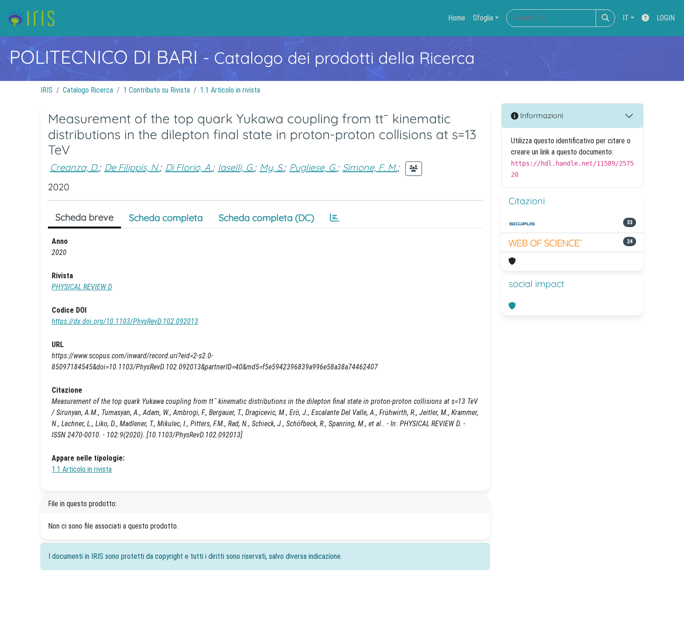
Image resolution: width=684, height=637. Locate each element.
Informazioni (540, 115)
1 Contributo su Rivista (156, 90)
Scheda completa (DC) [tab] (266, 217)
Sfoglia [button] (483, 17)
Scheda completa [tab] (166, 217)
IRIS (46, 90)
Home (456, 17)
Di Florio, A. (188, 167)
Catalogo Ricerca (88, 90)
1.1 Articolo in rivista (230, 90)
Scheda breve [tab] (84, 217)
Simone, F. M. (369, 167)
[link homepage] (34, 18)
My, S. (272, 167)
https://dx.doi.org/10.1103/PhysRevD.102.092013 (125, 321)
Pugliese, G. (313, 167)
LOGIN (666, 17)
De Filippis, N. (132, 167)
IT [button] (626, 17)
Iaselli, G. (236, 167)
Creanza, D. (74, 167)
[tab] (334, 218)
